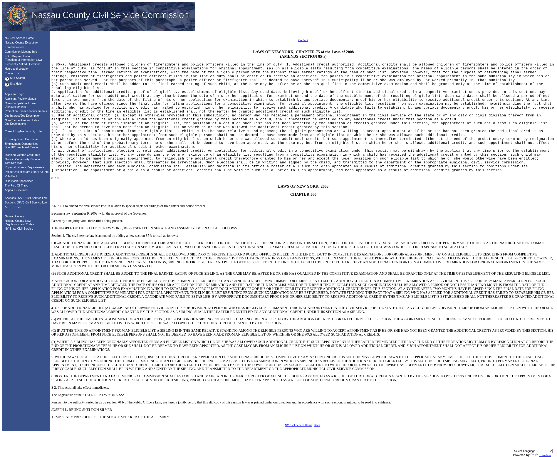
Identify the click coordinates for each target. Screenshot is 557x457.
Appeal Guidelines (16, 190)
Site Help (15, 83)
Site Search (17, 77)
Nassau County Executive (21, 42)
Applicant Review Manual (21, 98)
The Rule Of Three (16, 185)
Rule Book (11, 176)
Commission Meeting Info (21, 51)
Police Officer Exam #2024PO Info (27, 171)
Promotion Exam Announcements (26, 111)
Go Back (303, 40)
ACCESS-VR (13, 207)
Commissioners (14, 47)
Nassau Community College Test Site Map (21, 161)
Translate (545, 455)
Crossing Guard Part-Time (21, 139)
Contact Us (12, 73)
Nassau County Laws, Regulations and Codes (18, 222)
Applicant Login (14, 94)
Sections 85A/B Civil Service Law (26, 202)
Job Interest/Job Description (22, 115)
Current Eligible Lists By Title (23, 131)
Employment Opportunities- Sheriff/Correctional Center (20, 145)
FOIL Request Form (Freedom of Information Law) (22, 58)
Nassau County (14, 216)
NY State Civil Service (19, 228)
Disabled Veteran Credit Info (22, 154)
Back (317, 425)
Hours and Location (17, 68)
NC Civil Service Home (19, 38)
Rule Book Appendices (19, 181)
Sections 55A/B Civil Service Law (26, 198)
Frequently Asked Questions (22, 64)
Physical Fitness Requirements (24, 167)
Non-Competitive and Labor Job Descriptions (20, 122)
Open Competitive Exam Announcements (19, 105)
